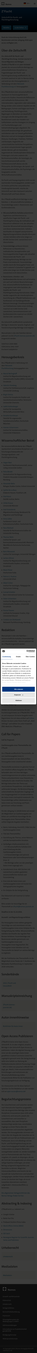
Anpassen (17, 695)
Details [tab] (18, 656)
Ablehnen (18, 700)
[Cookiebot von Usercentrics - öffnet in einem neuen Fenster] (26, 651)
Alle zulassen (18, 689)
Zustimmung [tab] (6, 656)
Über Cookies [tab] (30, 656)
